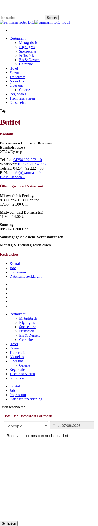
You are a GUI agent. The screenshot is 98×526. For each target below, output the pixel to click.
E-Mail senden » (12, 177)
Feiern (14, 348)
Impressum (18, 272)
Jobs (13, 268)
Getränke (26, 340)
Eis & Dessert (29, 335)
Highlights (27, 322)
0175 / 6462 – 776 (32, 164)
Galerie (24, 365)
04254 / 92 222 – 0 (27, 160)
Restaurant (17, 314)
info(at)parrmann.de (27, 173)
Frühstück (26, 331)
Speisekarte (27, 327)
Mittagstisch (28, 318)
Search (52, 17)
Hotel (14, 344)
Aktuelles (17, 357)
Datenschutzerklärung (26, 276)
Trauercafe (17, 352)
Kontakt (16, 264)
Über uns (16, 361)
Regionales (18, 370)
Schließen (9, 523)
